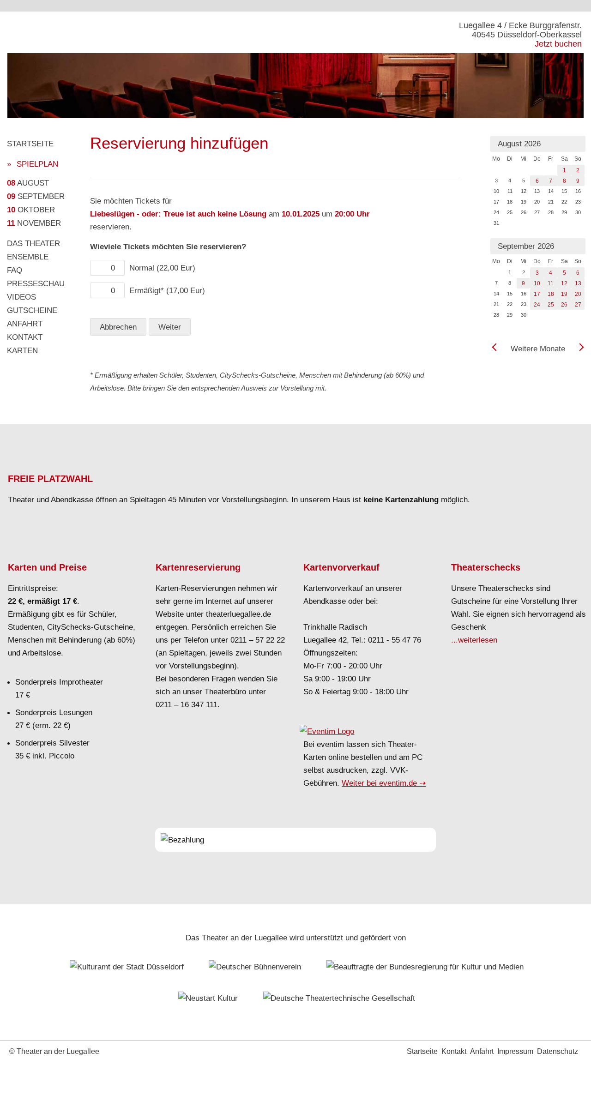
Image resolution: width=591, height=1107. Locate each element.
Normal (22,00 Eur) (162, 267)
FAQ (14, 270)
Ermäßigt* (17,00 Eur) (167, 290)
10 (537, 283)
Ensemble (27, 256)
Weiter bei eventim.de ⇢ (384, 783)
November (34, 223)
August (28, 182)
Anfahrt (24, 323)
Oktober (31, 209)
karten (22, 350)
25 (551, 304)
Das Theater (33, 243)
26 (564, 304)
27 (578, 304)
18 (551, 294)
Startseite (30, 143)
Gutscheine (32, 310)
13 (578, 283)
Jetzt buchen (558, 43)
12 (564, 283)
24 (537, 304)
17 (537, 294)
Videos (21, 296)
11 (551, 283)
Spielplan (37, 163)
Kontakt (24, 337)
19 (564, 294)
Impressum (515, 1051)
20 (578, 294)
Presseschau (36, 283)
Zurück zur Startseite (74, 32)
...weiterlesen (474, 639)
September (36, 196)
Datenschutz (557, 1051)
